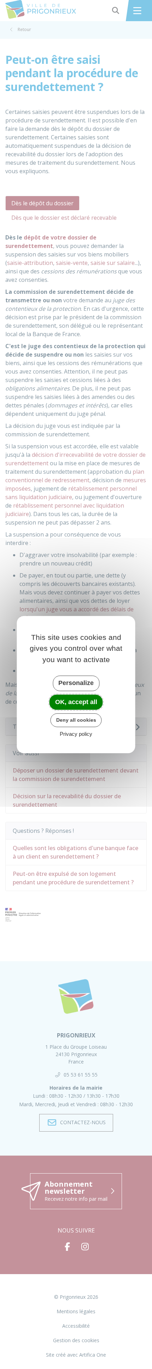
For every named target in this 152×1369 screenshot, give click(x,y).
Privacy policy (76, 734)
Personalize (76, 682)
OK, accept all (76, 701)
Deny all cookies (76, 720)
